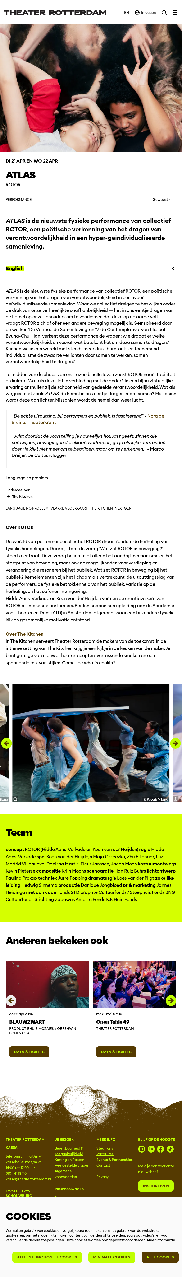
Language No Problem (27, 508)
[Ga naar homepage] (55, 12)
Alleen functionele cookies (47, 1257)
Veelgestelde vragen (72, 1165)
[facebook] (160, 1149)
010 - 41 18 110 (16, 1173)
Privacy (102, 1177)
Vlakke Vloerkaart (69, 508)
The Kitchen (22, 496)
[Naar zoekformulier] (164, 12)
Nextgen (123, 508)
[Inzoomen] (15, 799)
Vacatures (105, 1154)
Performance (19, 199)
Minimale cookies (111, 1257)
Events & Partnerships (114, 1160)
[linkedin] (151, 1149)
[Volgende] (175, 743)
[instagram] (141, 1149)
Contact (103, 1165)
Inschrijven (156, 1186)
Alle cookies (160, 1257)
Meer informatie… (162, 1240)
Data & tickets (29, 1052)
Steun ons (104, 1148)
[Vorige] (6, 743)
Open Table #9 (112, 1022)
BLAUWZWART (27, 1022)
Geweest (161, 199)
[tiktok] (170, 1149)
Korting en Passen (69, 1160)
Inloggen (148, 12)
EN (126, 12)
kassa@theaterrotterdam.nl (28, 1179)
